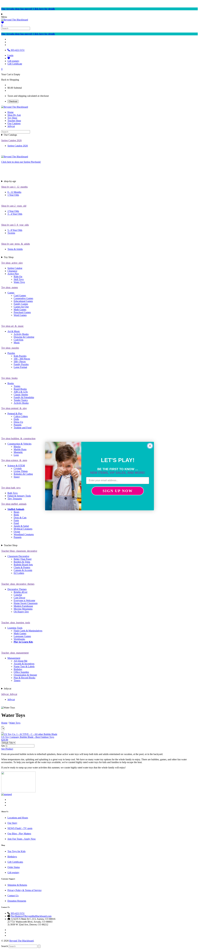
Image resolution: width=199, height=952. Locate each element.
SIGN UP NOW (118, 491)
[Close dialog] (150, 446)
